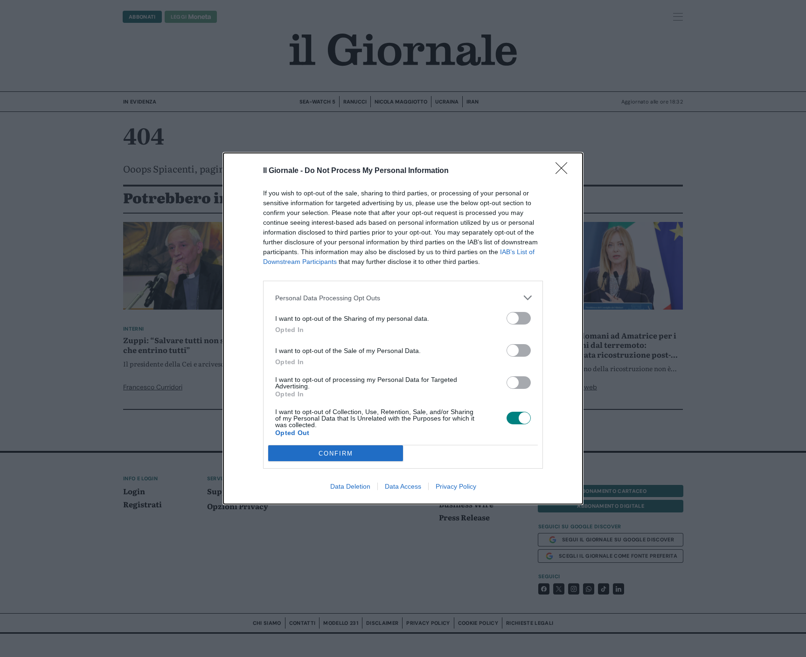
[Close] (564, 171)
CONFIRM (336, 453)
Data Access (403, 486)
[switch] (519, 318)
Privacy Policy (456, 486)
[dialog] (403, 328)
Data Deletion (350, 486)
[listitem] (403, 298)
